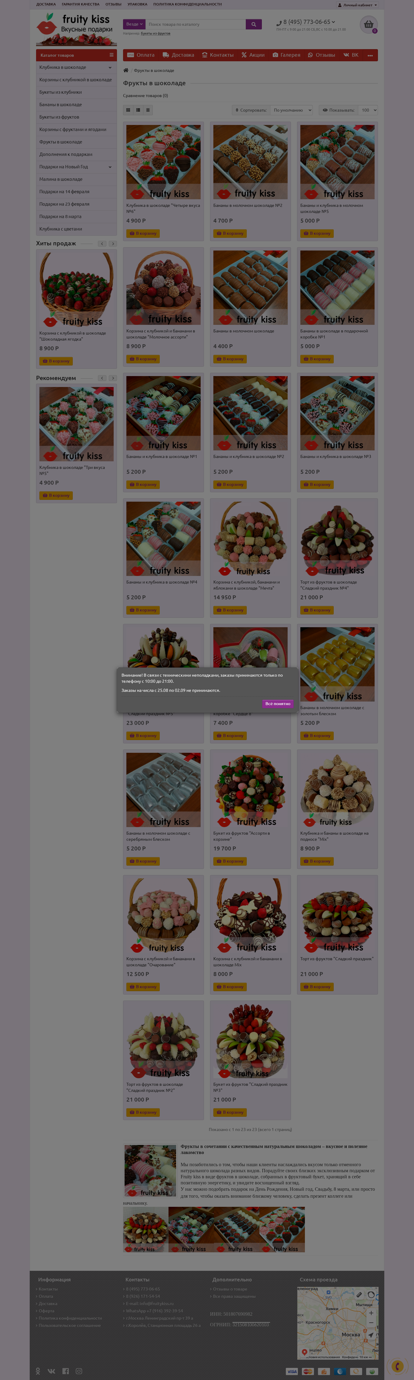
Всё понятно (277, 703)
